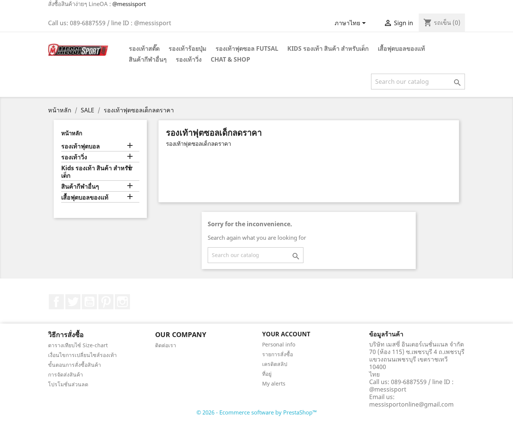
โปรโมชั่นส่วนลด (68, 384)
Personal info (278, 344)
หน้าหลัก (71, 133)
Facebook (56, 301)
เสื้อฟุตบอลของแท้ (401, 48)
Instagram (122, 301)
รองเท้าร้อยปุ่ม (188, 48)
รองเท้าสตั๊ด (144, 48)
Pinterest (105, 301)
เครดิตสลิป (274, 364)
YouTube (89, 301)
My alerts (273, 383)
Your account (286, 334)
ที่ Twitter (72, 301)
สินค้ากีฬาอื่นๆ (148, 59)
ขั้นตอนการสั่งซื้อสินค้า (74, 364)
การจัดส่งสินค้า (65, 374)
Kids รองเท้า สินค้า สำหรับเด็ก (328, 48)
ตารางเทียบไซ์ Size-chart (78, 345)
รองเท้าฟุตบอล (80, 146)
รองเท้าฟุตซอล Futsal (247, 48)
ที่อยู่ (267, 373)
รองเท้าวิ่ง (189, 59)
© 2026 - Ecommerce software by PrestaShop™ (256, 412)
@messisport (129, 4)
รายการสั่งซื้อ (277, 354)
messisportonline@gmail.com (411, 404)
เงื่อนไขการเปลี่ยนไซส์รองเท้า (82, 354)
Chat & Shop (230, 59)
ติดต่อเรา (165, 345)
